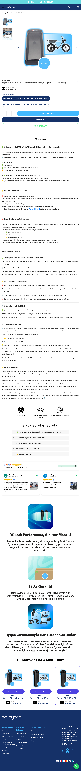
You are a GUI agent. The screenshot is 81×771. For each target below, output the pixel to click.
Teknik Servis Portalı (37, 734)
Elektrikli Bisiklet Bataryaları (25, 13)
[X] (72, 749)
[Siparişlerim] (73, 7)
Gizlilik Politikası (21, 742)
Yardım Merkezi (34, 209)
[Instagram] (67, 749)
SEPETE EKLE (48, 113)
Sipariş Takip (35, 731)
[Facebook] (63, 749)
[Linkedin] (67, 752)
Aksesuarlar (5, 754)
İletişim (33, 741)
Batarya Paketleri (7, 13)
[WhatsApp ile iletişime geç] (76, 766)
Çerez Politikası (21, 733)
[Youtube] (63, 752)
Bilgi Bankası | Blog (37, 737)
